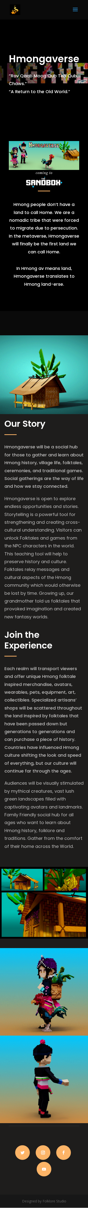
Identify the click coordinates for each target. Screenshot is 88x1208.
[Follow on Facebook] (63, 1152)
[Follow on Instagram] (43, 1152)
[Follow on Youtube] (44, 1169)
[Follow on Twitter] (22, 1152)
